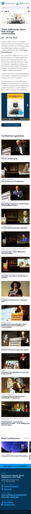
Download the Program (11, 125)
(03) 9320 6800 (10, 481)
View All (27, 438)
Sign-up (7, 466)
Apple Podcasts (11, 486)
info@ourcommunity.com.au (10, 479)
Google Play (9, 505)
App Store (8, 502)
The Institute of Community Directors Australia (14, 496)
